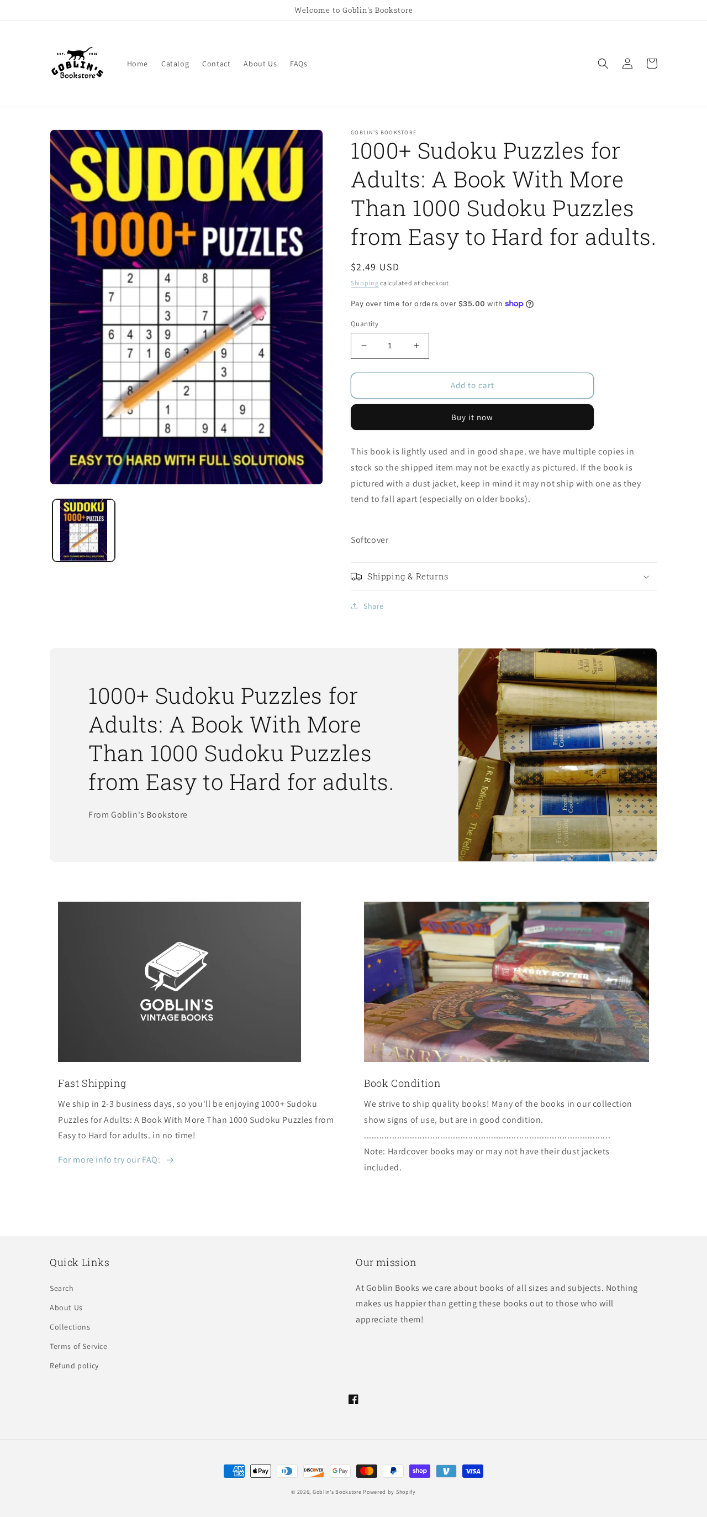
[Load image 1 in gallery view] (83, 530)
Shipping (365, 283)
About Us (66, 1307)
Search (62, 1288)
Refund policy (74, 1365)
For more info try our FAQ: (109, 1159)
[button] (603, 63)
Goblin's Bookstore (337, 1491)
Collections (70, 1327)
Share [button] (373, 606)
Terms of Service (79, 1346)
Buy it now (472, 417)
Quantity (364, 323)
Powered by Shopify (389, 1491)
